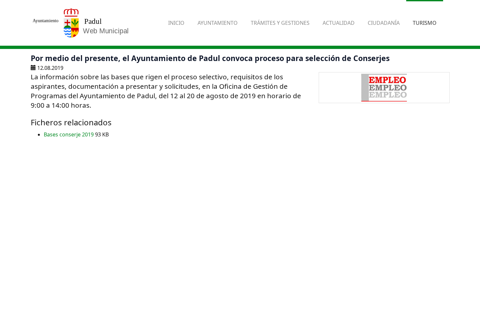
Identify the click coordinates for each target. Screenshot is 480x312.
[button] (217, 23)
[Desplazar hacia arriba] (459, 291)
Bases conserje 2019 (69, 134)
